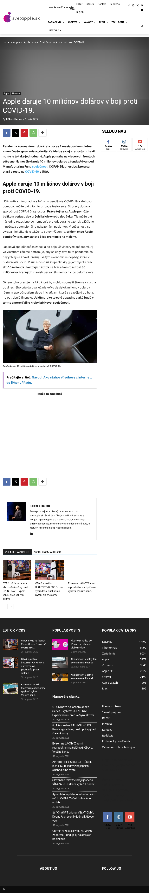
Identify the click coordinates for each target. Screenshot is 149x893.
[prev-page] (5, 606)
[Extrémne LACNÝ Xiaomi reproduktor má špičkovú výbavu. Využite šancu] (82, 570)
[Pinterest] (24, 133)
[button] (142, 26)
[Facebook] (129, 5)
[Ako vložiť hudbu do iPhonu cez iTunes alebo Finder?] (60, 644)
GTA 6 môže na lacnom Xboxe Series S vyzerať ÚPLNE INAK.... (33, 644)
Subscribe (140, 140)
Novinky (16, 93)
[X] (137, 5)
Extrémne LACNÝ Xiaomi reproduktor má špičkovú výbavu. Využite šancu (82, 587)
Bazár (105, 718)
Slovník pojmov (111, 712)
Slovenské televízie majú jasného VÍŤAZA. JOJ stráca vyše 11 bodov (73, 782)
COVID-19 (32, 171)
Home (6, 42)
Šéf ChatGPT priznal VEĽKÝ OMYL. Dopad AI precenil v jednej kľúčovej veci (73, 816)
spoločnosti (40, 166)
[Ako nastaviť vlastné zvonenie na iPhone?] (60, 677)
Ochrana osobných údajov (118, 747)
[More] (42, 133)
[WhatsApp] (33, 133)
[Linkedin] (33, 534)
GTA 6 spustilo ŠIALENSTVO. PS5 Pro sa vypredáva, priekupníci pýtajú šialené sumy (74, 729)
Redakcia (107, 735)
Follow (124, 140)
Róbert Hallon (14, 119)
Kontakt (107, 729)
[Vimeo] (142, 5)
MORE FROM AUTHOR (47, 552)
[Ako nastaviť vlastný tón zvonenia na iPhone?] (60, 662)
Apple (16, 42)
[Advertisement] (50, 429)
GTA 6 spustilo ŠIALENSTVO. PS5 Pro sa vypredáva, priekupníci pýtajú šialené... (32, 666)
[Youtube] (142, 10)
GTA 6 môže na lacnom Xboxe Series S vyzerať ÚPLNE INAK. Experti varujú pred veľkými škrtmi (15, 591)
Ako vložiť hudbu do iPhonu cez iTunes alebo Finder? (81, 644)
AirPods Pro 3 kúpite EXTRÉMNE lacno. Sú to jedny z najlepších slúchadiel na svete (72, 766)
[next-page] (11, 606)
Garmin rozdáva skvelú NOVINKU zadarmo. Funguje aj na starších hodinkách (72, 835)
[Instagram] (133, 5)
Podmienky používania (116, 741)
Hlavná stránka (111, 706)
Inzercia (107, 724)
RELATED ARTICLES (17, 552)
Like (108, 140)
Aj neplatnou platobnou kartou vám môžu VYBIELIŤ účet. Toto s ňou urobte (73, 798)
